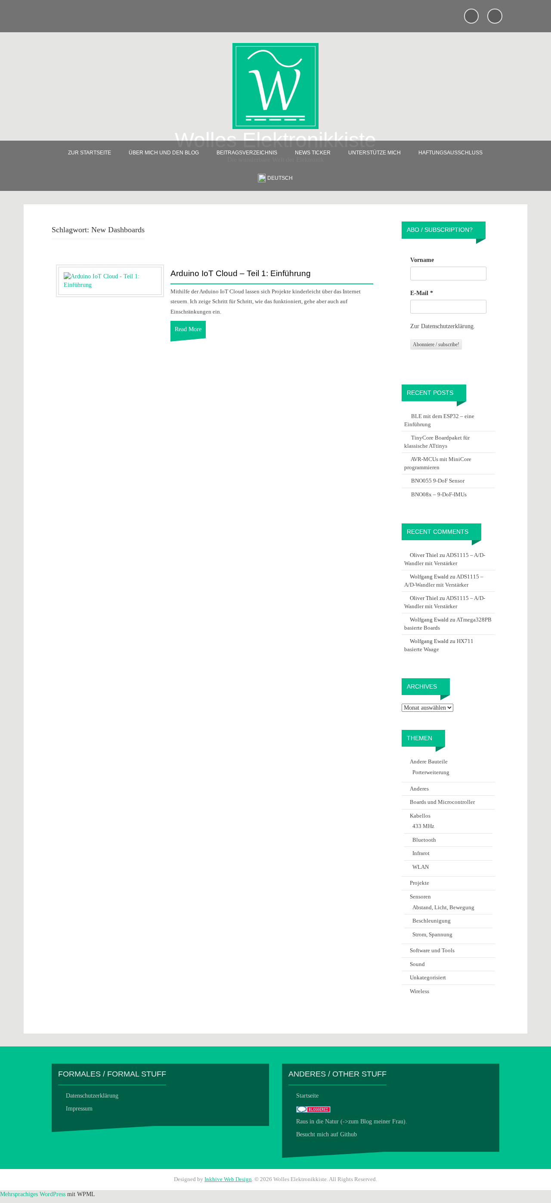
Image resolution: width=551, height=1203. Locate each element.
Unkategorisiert (428, 977)
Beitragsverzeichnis (247, 153)
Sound (417, 964)
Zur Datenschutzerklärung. (442, 326)
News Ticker (313, 153)
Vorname (422, 260)
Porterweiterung (430, 772)
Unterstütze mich (374, 153)
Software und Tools (432, 950)
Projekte (419, 883)
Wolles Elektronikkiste (275, 140)
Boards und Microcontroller (442, 802)
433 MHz (423, 826)
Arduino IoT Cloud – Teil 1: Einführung (240, 273)
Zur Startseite (89, 153)
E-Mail (421, 293)
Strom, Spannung (432, 934)
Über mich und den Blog (164, 153)
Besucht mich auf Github (326, 1134)
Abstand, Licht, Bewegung (443, 907)
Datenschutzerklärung (92, 1095)
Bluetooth (424, 840)
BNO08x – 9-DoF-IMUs (439, 494)
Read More (188, 329)
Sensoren (420, 896)
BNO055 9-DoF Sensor (437, 480)
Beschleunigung (431, 920)
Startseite (307, 1095)
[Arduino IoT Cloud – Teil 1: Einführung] (110, 280)
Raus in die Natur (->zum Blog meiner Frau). (351, 1121)
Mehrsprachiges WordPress (32, 1194)
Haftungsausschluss (450, 153)
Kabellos (420, 815)
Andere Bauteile (429, 761)
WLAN (420, 867)
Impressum (79, 1108)
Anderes (419, 788)
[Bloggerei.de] (313, 1108)
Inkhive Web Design (228, 1179)
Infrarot (421, 853)
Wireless (419, 991)
